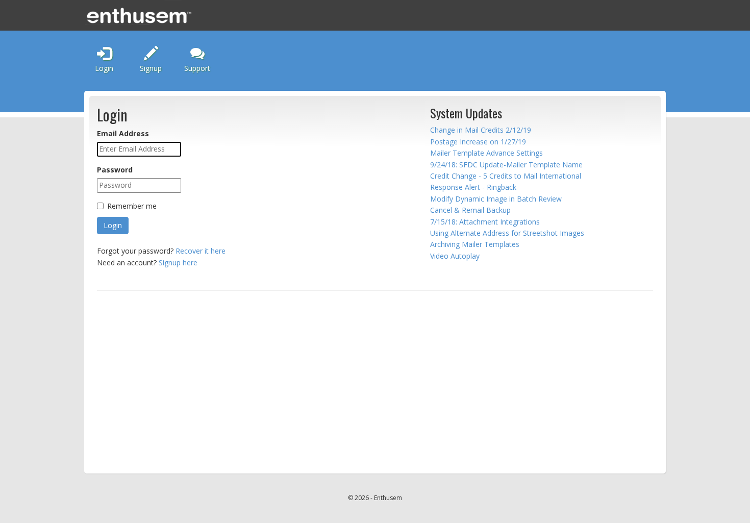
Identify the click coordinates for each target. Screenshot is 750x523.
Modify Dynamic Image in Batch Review (496, 199)
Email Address (123, 133)
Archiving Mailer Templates (474, 244)
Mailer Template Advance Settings (486, 153)
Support (197, 68)
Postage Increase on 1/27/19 (478, 141)
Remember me (132, 206)
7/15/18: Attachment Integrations (485, 222)
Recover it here (201, 251)
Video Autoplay (455, 256)
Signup (151, 68)
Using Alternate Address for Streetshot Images (507, 233)
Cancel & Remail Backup (470, 210)
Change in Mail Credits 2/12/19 (480, 130)
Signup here (178, 262)
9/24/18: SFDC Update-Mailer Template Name (506, 164)
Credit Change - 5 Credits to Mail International (505, 176)
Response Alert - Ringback (473, 187)
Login (104, 68)
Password (115, 170)
